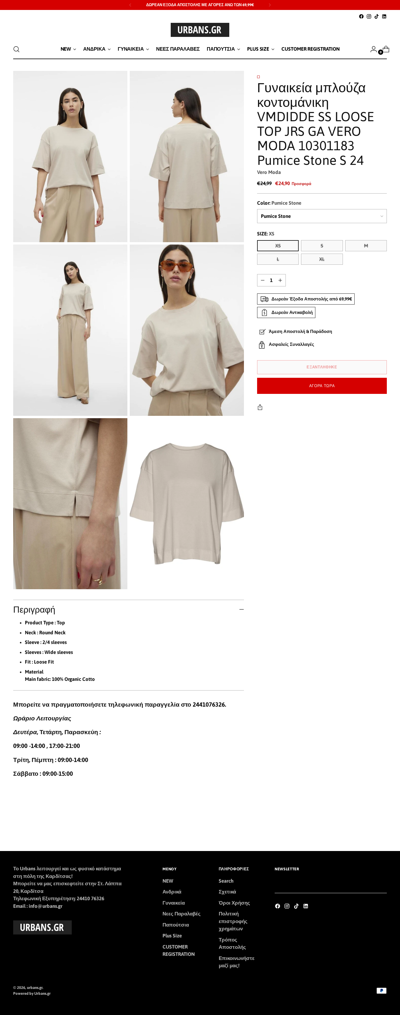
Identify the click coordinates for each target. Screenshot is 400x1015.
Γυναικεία (174, 903)
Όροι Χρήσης (234, 903)
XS (278, 246)
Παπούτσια (176, 925)
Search (226, 881)
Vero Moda (269, 172)
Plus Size (172, 936)
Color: (279, 203)
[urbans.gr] (200, 30)
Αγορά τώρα (322, 385)
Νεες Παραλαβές (182, 914)
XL (321, 259)
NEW (168, 881)
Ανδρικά (172, 892)
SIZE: (265, 234)
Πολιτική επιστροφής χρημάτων (233, 921)
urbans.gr (34, 987)
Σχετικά (227, 892)
